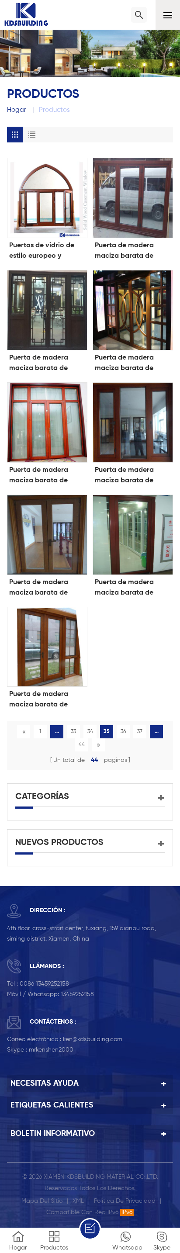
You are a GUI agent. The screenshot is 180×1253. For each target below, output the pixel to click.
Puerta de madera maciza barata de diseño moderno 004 (42, 700)
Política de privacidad (125, 1201)
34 (90, 731)
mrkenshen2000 (51, 1050)
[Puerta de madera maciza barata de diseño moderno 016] (47, 535)
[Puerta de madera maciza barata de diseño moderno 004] (47, 647)
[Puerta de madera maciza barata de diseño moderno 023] (47, 310)
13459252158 (77, 994)
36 (123, 731)
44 (82, 745)
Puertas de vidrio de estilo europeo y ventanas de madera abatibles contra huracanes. (43, 251)
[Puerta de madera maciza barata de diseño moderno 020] (47, 422)
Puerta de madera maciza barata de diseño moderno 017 (127, 476)
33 (73, 731)
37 (139, 731)
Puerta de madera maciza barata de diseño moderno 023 (42, 364)
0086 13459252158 (44, 984)
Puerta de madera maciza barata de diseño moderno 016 (42, 588)
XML (78, 1201)
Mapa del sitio (41, 1201)
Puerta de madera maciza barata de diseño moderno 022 (128, 364)
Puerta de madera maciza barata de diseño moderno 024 (128, 251)
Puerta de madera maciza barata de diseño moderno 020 (42, 476)
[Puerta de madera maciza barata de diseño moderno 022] (133, 310)
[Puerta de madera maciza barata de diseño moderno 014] (133, 535)
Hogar (16, 110)
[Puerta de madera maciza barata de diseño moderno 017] (133, 422)
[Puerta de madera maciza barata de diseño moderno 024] (133, 198)
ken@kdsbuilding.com (92, 1039)
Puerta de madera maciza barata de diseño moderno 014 (127, 588)
